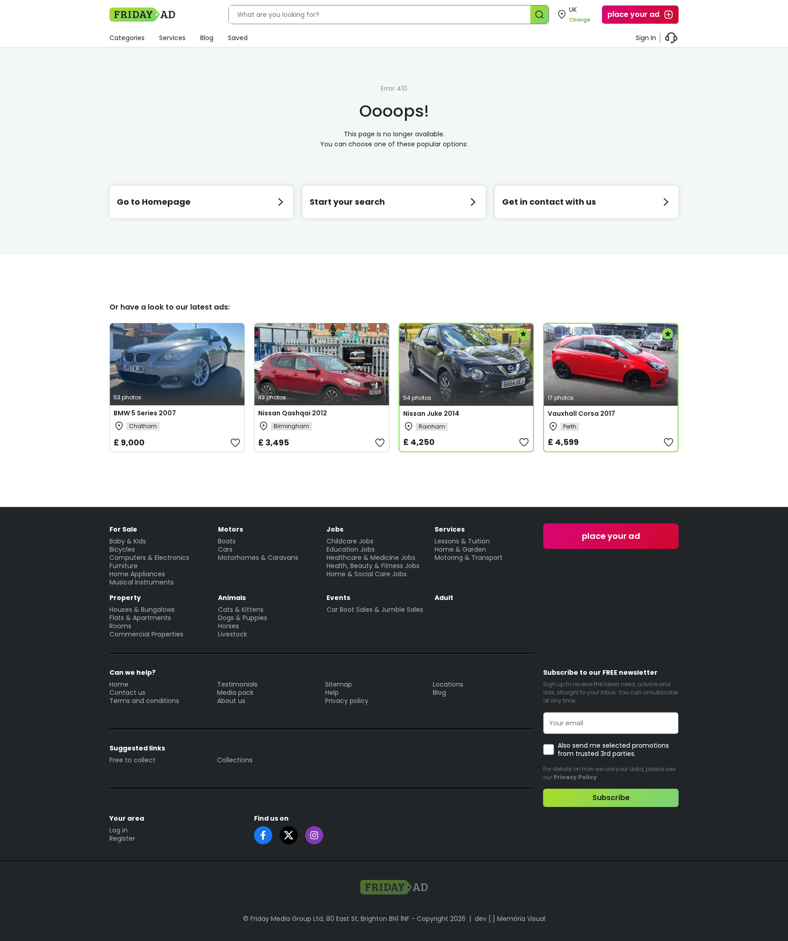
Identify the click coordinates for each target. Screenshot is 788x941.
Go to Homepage (154, 201)
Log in (118, 830)
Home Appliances (137, 574)
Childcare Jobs (350, 541)
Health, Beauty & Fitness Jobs (373, 566)
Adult (444, 598)
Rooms (120, 626)
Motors (230, 529)
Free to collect (132, 760)
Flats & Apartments (140, 618)
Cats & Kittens (241, 609)
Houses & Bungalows (142, 609)
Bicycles (122, 549)
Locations (448, 684)
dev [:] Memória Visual (510, 918)
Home (119, 684)
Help (332, 692)
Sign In (646, 37)
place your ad (633, 14)
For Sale (123, 529)
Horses (228, 626)
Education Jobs (351, 549)
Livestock (232, 634)
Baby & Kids (127, 541)
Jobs (335, 529)
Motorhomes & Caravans (258, 557)
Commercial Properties (146, 634)
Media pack (235, 692)
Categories (127, 37)
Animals (232, 598)
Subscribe (611, 797)
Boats (227, 541)
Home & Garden (460, 549)
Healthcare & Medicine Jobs (371, 557)
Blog (206, 37)
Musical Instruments (141, 582)
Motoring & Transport (469, 557)
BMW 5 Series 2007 (145, 413)
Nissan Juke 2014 (431, 413)
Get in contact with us (549, 201)
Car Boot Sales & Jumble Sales (375, 609)
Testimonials (237, 684)
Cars (225, 549)
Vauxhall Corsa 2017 (581, 413)
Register (122, 838)
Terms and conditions (144, 700)
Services (172, 37)
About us (231, 700)
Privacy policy (346, 700)
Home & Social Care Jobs (367, 574)
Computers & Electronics (149, 557)
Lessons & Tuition (462, 541)
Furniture (123, 566)
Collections (235, 760)
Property (125, 598)
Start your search (347, 201)
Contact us (127, 692)
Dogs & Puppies (242, 618)
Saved (238, 37)
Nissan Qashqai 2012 (292, 413)
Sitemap (338, 684)
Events (338, 598)
